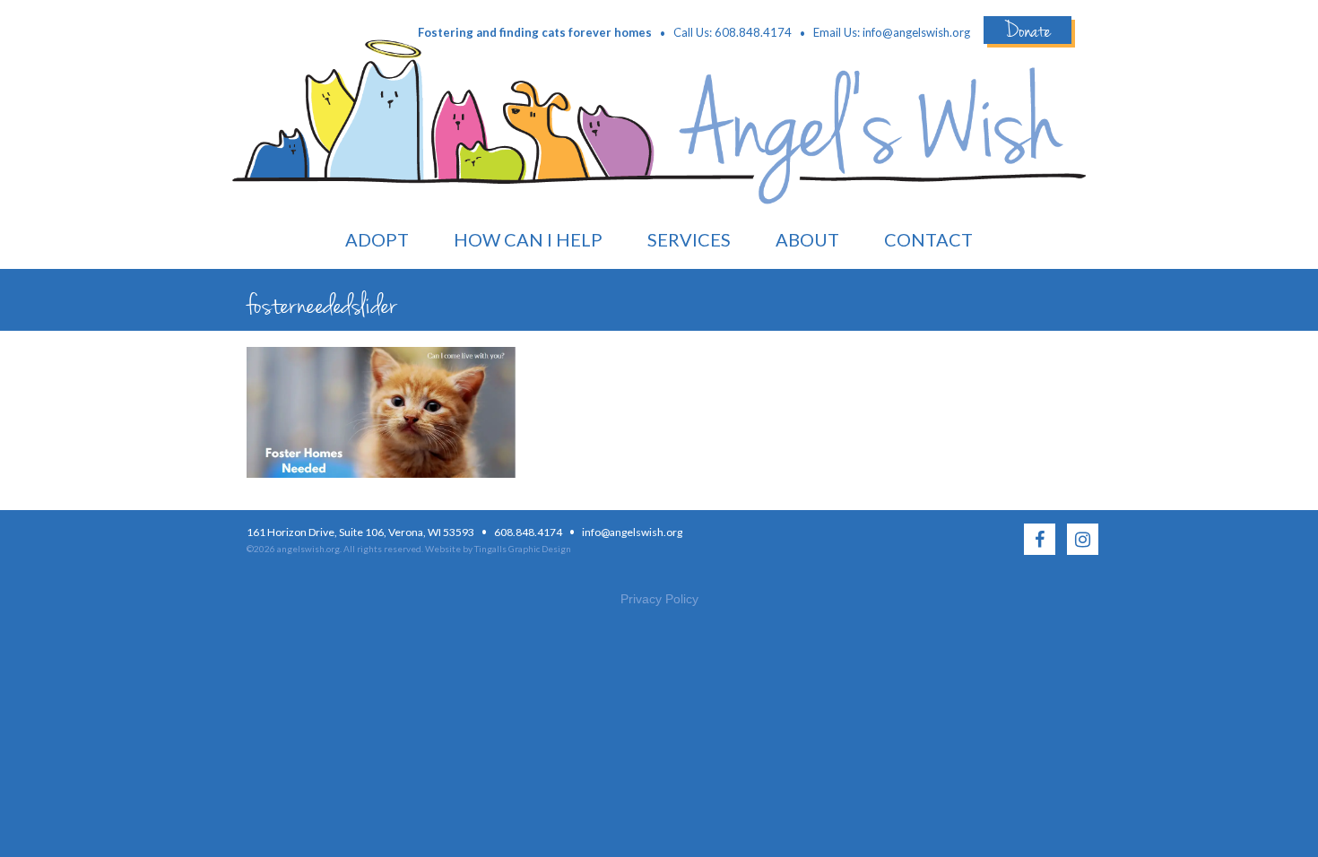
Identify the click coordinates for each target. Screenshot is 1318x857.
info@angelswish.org (916, 32)
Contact (928, 239)
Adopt (377, 239)
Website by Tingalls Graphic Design (498, 548)
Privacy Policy (659, 599)
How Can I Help (528, 239)
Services (689, 239)
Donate (1027, 30)
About (807, 239)
